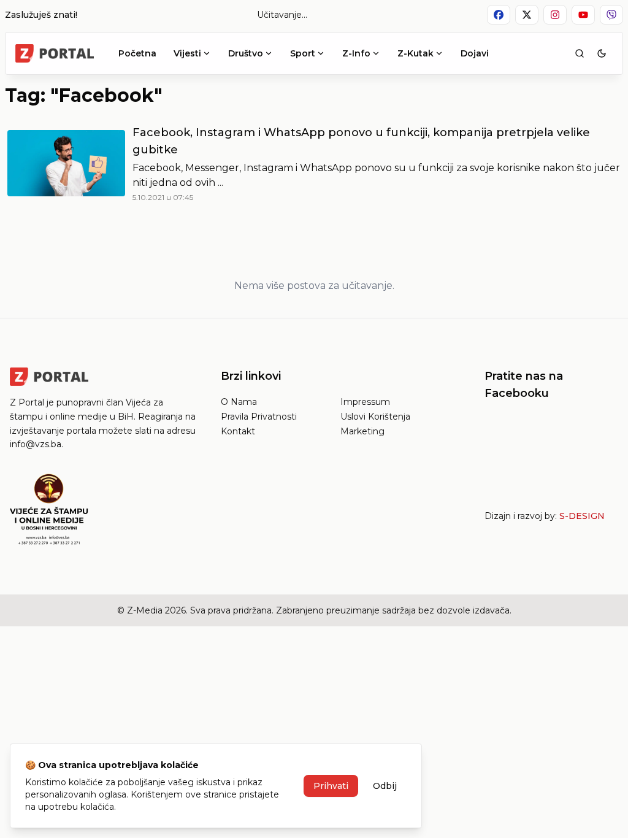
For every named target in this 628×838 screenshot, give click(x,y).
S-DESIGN (582, 515)
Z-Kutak (415, 53)
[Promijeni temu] (602, 53)
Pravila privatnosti (259, 416)
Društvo (245, 53)
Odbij (385, 785)
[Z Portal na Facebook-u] (498, 15)
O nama (239, 401)
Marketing (362, 431)
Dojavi (475, 53)
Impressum (365, 401)
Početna (137, 53)
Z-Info (356, 53)
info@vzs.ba (35, 444)
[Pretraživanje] (579, 53)
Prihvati (330, 785)
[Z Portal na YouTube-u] (583, 15)
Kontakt (238, 431)
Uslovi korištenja (375, 416)
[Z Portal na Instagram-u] (555, 15)
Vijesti (187, 53)
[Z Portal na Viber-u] (611, 15)
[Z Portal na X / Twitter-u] (526, 15)
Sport (302, 53)
